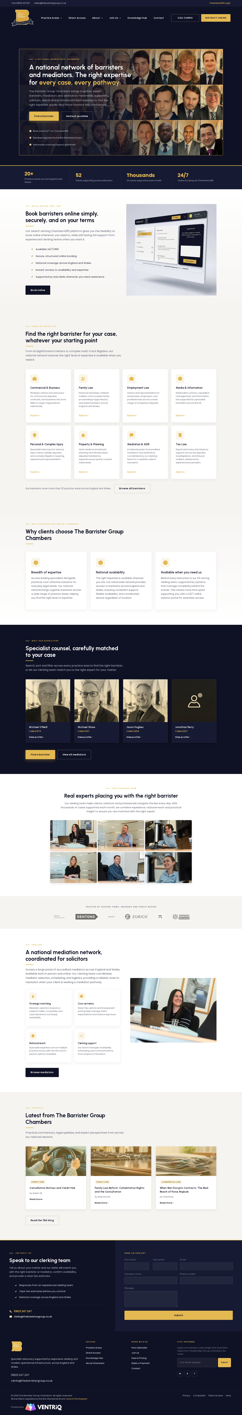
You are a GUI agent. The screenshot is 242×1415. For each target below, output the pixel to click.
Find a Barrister (139, 1347)
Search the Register (76, 1398)
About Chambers (95, 1363)
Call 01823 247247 (21, 3)
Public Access (215, 1395)
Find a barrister (44, 116)
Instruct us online (77, 116)
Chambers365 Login (220, 3)
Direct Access (77, 18)
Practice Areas (50, 18)
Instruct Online (216, 17)
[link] (22, 18)
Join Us (113, 18)
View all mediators (74, 754)
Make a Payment (140, 1363)
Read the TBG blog (42, 1220)
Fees (228, 1395)
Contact (159, 18)
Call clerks (185, 17)
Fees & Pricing (139, 1358)
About (96, 18)
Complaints (199, 1395)
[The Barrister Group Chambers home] (17, 1346)
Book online (38, 290)
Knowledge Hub (137, 18)
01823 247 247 (20, 1375)
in (180, 1373)
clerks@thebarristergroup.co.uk (50, 3)
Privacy (186, 1395)
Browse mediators (42, 1072)
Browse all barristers (132, 488)
